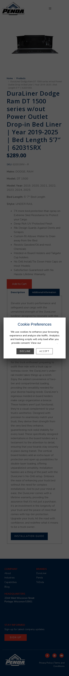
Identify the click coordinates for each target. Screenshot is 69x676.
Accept (44, 351)
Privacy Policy (49, 343)
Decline (25, 351)
